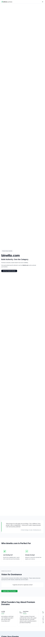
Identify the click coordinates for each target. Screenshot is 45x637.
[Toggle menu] (42, 2)
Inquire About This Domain (9, 591)
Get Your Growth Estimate (9, 270)
